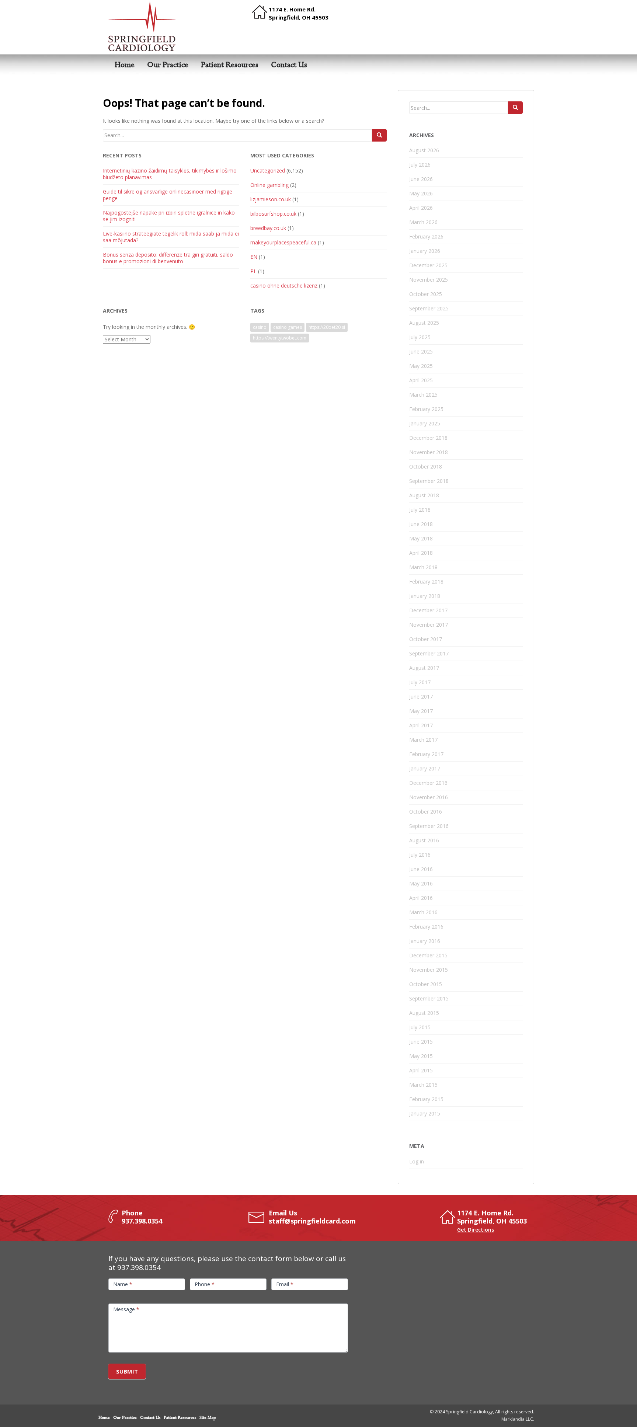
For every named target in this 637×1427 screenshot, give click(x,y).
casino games (287, 327)
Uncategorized (267, 170)
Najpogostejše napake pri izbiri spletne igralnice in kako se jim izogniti (169, 216)
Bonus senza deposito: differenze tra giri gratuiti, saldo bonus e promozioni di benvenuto (168, 258)
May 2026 (421, 193)
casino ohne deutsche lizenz (283, 285)
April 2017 (421, 725)
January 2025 (424, 423)
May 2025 (421, 365)
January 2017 (424, 768)
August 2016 (424, 840)
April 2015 (421, 1070)
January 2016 (424, 940)
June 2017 (421, 696)
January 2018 (424, 595)
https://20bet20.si (327, 327)
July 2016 (420, 854)
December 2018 (428, 437)
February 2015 (426, 1099)
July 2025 (420, 337)
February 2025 (426, 409)
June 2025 (421, 351)
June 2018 (421, 524)
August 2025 (424, 322)
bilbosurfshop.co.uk (273, 213)
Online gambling (269, 184)
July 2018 (420, 509)
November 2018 (428, 452)
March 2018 (423, 567)
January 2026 (424, 250)
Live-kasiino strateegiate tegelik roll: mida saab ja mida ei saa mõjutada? (171, 237)
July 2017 (420, 682)
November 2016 (428, 797)
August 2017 (424, 667)
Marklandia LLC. (517, 1419)
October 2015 (425, 984)
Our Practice (167, 65)
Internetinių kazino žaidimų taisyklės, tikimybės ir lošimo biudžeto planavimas (170, 174)
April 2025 (421, 380)
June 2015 (421, 1041)
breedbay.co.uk (268, 228)
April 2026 (421, 207)
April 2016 (421, 897)
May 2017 (421, 710)
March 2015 (423, 1084)
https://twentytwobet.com (279, 338)
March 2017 (423, 739)
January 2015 (424, 1113)
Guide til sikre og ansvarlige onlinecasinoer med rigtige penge (167, 195)
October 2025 (425, 293)
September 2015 (429, 998)
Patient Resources (229, 65)
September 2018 (429, 480)
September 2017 (429, 653)
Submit (127, 1371)
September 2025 (429, 308)
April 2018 (421, 552)
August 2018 (424, 495)
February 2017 (426, 754)
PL (253, 271)
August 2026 (424, 150)
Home (125, 65)
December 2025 (428, 265)
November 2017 (428, 624)
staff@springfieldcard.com (312, 1221)
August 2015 (424, 1012)
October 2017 (425, 639)
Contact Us (289, 65)
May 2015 (421, 1055)
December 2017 (428, 610)
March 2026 (423, 222)
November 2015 (428, 969)
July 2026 (420, 164)
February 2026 (426, 236)
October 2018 (425, 466)
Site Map (207, 1418)
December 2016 (428, 782)
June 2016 (421, 869)
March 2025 (423, 394)
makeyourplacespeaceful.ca (283, 242)
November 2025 (428, 279)
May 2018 (421, 538)
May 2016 (421, 883)
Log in (416, 1161)
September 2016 (429, 825)
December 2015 (428, 955)
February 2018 (426, 581)
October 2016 (425, 811)
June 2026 (421, 178)
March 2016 (423, 912)
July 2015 (420, 1027)
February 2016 (426, 926)
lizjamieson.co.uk (270, 199)
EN (253, 256)
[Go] (379, 135)
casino (260, 327)
